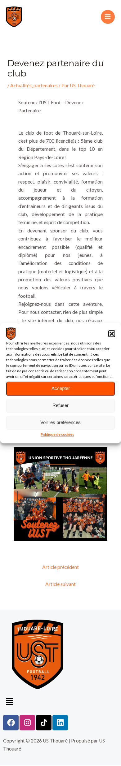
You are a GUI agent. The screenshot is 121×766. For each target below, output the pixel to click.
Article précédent (60, 567)
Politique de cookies (57, 434)
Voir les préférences (60, 422)
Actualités (21, 85)
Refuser (60, 405)
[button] (112, 334)
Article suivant (60, 584)
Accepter (61, 388)
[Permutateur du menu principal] (108, 17)
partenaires (46, 85)
